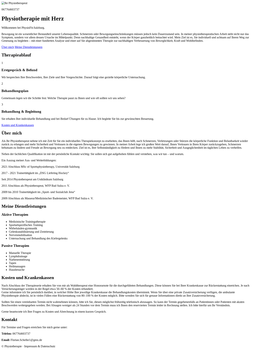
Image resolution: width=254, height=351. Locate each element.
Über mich (7, 47)
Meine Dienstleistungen (28, 47)
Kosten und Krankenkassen (17, 125)
